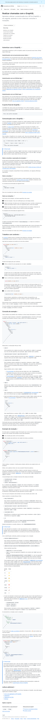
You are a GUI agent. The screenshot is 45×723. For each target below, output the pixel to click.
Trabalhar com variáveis (10, 234)
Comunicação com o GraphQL (12, 118)
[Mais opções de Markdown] (15, 25)
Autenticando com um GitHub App (12, 78)
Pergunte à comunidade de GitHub (30, 709)
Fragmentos (6, 695)
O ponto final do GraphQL (11, 105)
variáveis (6, 237)
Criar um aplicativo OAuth (18, 100)
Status (21, 718)
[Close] (42, 2)
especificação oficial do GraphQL (20, 682)
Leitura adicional (8, 687)
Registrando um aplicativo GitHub (13, 89)
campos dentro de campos (23, 179)
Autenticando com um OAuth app (11, 94)
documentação (10, 371)
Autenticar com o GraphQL (11, 47)
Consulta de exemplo (9, 311)
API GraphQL (13, 9)
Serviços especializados (31, 718)
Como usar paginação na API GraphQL (12, 693)
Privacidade (17, 718)
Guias (18, 9)
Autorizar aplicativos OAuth (31, 100)
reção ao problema (15, 631)
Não (10, 709)
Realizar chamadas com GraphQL (27, 9)
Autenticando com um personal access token (15, 55)
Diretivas (6, 698)
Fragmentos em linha (8, 697)
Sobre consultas (7, 176)
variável (31, 636)
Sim (5, 709)
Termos (12, 718)
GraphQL (9, 123)
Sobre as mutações (7, 196)
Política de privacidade (6, 711)
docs (23, 598)
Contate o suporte (27, 710)
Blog (38, 718)
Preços (25, 718)
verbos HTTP (11, 126)
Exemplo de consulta (27, 192)
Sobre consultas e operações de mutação (14, 158)
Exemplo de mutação (27, 230)
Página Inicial (6, 9)
